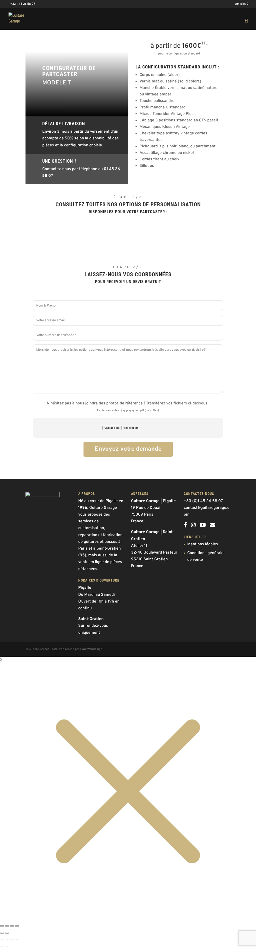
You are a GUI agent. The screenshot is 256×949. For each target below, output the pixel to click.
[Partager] (7, 926)
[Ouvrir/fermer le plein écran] (12, 926)
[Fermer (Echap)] (17, 939)
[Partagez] (12, 939)
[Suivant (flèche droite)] (7, 933)
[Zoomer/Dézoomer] (17, 926)
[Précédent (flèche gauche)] (2, 933)
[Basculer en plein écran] (7, 939)
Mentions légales (202, 544)
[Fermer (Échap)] (2, 926)
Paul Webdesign (91, 649)
